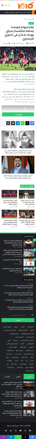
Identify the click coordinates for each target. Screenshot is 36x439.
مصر (7, 364)
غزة (27, 360)
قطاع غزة (9, 360)
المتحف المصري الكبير (12, 343)
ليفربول (31, 364)
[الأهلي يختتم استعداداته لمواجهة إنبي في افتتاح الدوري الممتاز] (9, 194)
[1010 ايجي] (25, 5)
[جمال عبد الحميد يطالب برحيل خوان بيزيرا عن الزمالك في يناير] (26, 194)
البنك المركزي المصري (10, 330)
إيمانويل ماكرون (7, 327)
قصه (22, 360)
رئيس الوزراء (15, 357)
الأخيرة (29, 377)
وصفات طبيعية (29, 370)
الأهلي (31, 330)
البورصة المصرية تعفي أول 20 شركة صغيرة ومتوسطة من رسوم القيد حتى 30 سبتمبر (12, 413)
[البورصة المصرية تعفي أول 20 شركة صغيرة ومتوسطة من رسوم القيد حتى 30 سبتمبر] (29, 413)
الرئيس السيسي (19, 337)
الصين (9, 340)
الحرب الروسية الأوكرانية (27, 333)
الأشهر (18, 377)
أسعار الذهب (30, 327)
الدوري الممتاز (29, 337)
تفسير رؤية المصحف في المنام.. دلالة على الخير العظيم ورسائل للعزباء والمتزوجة (12, 242)
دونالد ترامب (24, 357)
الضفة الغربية (30, 343)
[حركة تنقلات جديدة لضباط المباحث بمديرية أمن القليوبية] (29, 271)
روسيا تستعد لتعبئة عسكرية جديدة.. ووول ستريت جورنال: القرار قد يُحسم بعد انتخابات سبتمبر (12, 394)
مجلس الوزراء (23, 364)
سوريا (31, 360)
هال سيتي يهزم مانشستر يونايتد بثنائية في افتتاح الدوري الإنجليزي (27, 222)
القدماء (22, 343)
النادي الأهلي (23, 347)
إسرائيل (16, 327)
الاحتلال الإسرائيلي (23, 330)
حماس (31, 357)
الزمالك (15, 340)
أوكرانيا (22, 327)
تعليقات (7, 377)
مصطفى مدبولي (29, 367)
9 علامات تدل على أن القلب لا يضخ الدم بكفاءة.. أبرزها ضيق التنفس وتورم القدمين (12, 403)
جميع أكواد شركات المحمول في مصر (12, 260)
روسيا (7, 357)
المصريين (31, 347)
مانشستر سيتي (23, 76)
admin (29, 43)
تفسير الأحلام (10, 350)
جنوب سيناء (18, 354)
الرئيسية (30, 19)
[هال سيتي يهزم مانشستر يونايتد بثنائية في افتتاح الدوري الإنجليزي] (26, 214)
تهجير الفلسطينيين (28, 354)
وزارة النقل (20, 367)
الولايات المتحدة (13, 347)
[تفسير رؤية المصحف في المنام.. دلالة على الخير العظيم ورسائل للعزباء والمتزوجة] (29, 243)
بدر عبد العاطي (29, 350)
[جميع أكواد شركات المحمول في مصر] (29, 262)
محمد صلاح (14, 364)
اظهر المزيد (18, 114)
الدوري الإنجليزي (14, 333)
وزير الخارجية (11, 367)
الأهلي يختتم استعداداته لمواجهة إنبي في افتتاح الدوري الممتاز (10, 202)
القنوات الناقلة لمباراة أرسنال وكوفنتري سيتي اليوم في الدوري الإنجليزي (9, 222)
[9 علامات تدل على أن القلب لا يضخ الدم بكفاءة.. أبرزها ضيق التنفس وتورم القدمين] (29, 403)
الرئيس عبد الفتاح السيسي (26, 340)
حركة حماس (9, 354)
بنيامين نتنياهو (19, 350)
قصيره (16, 360)
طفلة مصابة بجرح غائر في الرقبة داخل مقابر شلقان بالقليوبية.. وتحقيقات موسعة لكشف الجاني (12, 252)
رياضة (25, 19)
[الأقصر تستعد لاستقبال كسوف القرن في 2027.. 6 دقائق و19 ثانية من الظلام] (29, 385)
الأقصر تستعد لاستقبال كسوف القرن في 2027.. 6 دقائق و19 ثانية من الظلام (12, 384)
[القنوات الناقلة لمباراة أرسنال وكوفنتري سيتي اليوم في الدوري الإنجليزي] (9, 214)
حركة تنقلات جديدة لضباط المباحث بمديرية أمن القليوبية (12, 269)
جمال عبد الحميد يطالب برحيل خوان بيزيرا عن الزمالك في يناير (27, 202)
